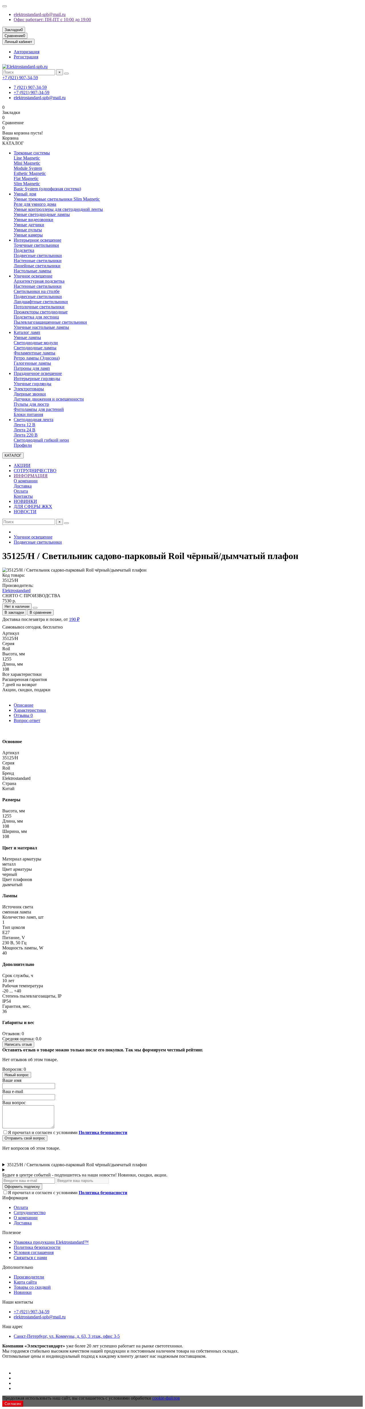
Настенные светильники (38, 260)
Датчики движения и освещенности (49, 399)
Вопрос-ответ (27, 720)
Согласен (13, 1404)
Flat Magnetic (26, 178)
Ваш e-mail (12, 1091)
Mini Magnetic (27, 163)
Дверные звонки (30, 393)
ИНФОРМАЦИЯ (31, 475)
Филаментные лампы (34, 352)
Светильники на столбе (37, 291)
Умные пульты (28, 229)
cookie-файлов (166, 1398)
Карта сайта (25, 1282)
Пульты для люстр (31, 404)
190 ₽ (74, 619)
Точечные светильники (36, 245)
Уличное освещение (33, 276)
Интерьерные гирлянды (37, 378)
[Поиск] (66, 73)
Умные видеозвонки (33, 219)
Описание (23, 705)
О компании (26, 480)
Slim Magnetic (27, 183)
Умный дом (25, 193)
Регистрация (26, 56)
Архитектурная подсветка (39, 281)
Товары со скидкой (32, 1287)
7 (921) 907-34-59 (30, 87)
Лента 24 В (24, 429)
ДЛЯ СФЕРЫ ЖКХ (33, 506)
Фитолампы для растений (39, 409)
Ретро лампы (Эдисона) (37, 358)
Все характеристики (22, 674)
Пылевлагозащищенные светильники (50, 322)
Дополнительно (17, 1267)
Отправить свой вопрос (25, 1138)
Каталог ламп (27, 332)
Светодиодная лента (33, 419)
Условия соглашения (34, 1252)
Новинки (23, 1292)
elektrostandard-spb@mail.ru (40, 14)
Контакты (23, 496)
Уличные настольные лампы (41, 327)
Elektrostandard (16, 590)
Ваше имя (11, 1080)
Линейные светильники (37, 265)
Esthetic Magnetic (30, 173)
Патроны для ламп (32, 368)
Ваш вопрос (14, 1102)
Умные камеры (28, 235)
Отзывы (23, 715)
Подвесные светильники (38, 255)
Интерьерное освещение (37, 240)
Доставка (23, 486)
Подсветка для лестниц (36, 317)
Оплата (21, 491)
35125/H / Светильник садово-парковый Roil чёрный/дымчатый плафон (77, 1164)
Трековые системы (32, 152)
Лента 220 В (26, 435)
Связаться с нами (30, 1257)
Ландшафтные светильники (41, 301)
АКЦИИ (22, 465)
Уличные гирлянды (32, 383)
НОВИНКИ (25, 501)
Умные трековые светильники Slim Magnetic (57, 199)
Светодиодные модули (36, 342)
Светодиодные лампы (35, 347)
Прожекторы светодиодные (41, 311)
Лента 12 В (24, 424)
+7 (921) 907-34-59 (20, 77)
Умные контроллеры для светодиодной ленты (58, 209)
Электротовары (29, 388)
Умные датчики (29, 224)
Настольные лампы (32, 270)
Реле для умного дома (35, 204)
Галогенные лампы (32, 363)
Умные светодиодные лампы (42, 214)
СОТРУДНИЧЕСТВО (35, 470)
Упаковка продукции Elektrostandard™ (51, 1242)
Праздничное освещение (38, 373)
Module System (28, 168)
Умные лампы (27, 337)
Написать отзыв (18, 1044)
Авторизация (26, 51)
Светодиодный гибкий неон (41, 440)
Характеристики (30, 710)
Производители (29, 1277)
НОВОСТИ (25, 511)
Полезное (11, 1232)
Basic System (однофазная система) (47, 188)
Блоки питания (28, 414)
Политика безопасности (37, 1247)
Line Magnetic (27, 158)
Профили (23, 445)
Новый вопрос (17, 1075)
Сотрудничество (30, 1212)
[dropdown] (4, 6)
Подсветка (24, 250)
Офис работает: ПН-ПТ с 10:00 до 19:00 (52, 19)
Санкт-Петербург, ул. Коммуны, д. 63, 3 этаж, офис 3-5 (67, 1336)
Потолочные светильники (39, 306)
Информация (15, 1197)
